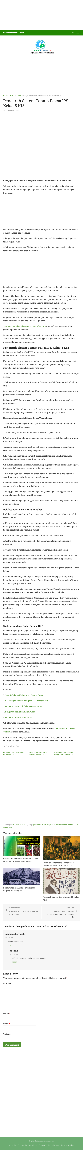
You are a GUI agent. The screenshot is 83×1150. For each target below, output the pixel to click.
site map (55, 1145)
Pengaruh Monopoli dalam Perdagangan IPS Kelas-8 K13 (64, 753)
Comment (8, 983)
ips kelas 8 (37, 824)
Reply (10, 945)
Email (6, 1023)
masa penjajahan (49, 824)
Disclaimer (33, 1145)
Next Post (59, 912)
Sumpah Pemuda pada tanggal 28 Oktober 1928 (24, 326)
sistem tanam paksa (64, 824)
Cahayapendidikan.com (13, 33)
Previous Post (23, 910)
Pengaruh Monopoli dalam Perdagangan (23, 706)
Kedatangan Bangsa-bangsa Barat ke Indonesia (26, 700)
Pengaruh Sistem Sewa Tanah (19, 717)
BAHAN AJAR (15, 95)
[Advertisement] (41, 15)
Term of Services (67, 1145)
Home (5, 95)
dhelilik (11, 110)
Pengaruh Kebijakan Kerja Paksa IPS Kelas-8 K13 (38, 753)
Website (6, 1034)
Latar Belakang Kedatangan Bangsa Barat (24, 695)
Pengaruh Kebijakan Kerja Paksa (20, 711)
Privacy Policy (44, 1145)
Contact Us (22, 1145)
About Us (12, 1145)
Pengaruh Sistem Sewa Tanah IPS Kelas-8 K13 (14, 753)
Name (6, 1013)
